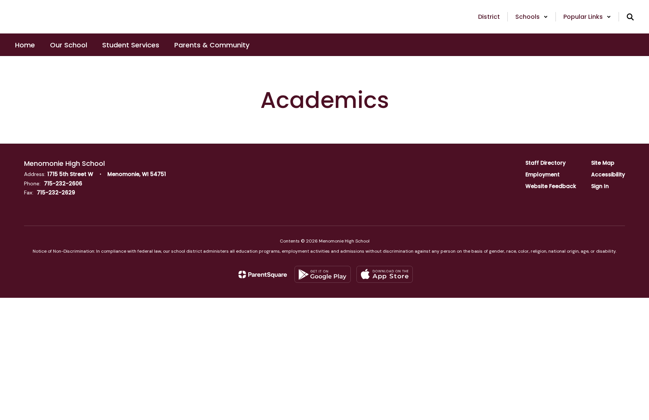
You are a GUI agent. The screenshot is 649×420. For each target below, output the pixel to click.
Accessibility (608, 174)
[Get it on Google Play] (322, 274)
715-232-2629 (56, 192)
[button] (531, 16)
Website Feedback (550, 186)
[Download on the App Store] (384, 274)
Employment (542, 174)
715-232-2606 (63, 183)
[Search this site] (630, 17)
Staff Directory (545, 163)
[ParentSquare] (263, 274)
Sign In (600, 186)
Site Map (602, 163)
